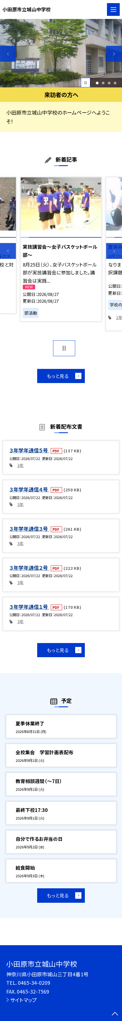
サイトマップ (23, 999)
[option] (61, 53)
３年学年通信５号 (29, 450)
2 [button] (103, 82)
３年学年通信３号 (29, 528)
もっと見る (58, 376)
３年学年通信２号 (29, 567)
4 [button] (115, 82)
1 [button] (97, 82)
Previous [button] (8, 54)
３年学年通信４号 (29, 489)
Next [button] (114, 54)
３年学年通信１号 (29, 606)
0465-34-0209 (34, 982)
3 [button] (109, 82)
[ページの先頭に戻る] (115, 1014)
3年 (20, 465)
